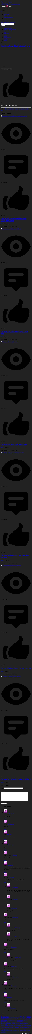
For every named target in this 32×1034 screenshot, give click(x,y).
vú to (25, 1030)
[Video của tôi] (10, 3)
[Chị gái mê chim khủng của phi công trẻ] (11, 565)
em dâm (8, 1023)
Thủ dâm (6, 39)
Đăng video (6, 14)
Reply (5, 818)
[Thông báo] (8, 3)
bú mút (16, 108)
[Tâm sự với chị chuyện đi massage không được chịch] (14, 116)
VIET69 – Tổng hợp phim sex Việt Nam (10, 4)
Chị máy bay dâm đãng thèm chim (14, 444)
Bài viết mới (23, 1017)
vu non (17, 1030)
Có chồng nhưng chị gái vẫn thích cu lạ (15, 46)
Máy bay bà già (7, 37)
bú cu (13, 108)
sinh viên (23, 1027)
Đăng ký (8, 22)
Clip (24, 1018)
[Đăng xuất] (11, 3)
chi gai (20, 108)
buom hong (11, 1017)
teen (6, 1030)
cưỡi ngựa (4, 1021)
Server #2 (9, 69)
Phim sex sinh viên (8, 30)
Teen (5, 32)
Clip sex (27, 1018)
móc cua (25, 1025)
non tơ (3, 1027)
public (10, 1027)
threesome (10, 1030)
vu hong (14, 1030)
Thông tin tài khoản (8, 17)
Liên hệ (5, 40)
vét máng (21, 1030)
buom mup (17, 1017)
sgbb (17, 1027)
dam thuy (15, 1020)
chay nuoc (9, 1018)
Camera (5, 35)
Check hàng (6, 33)
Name (2, 788)
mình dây (21, 1025)
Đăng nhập (12, 22)
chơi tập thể (20, 1018)
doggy (3, 1023)
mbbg (2, 110)
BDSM (5, 36)
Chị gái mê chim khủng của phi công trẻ (16, 668)
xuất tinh (3, 1032)
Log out (5, 19)
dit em (25, 1020)
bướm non (4, 1018)
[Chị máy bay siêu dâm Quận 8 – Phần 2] (11, 676)
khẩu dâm (4, 1025)
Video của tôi (7, 15)
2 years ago (11, 824)
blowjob (9, 108)
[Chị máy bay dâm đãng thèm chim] (9, 341)
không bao (24, 1023)
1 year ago (11, 813)
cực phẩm (10, 1020)
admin (2, 223)
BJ (5, 108)
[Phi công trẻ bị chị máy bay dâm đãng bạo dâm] (12, 452)
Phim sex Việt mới (8, 28)
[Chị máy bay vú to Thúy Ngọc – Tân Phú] (11, 229)
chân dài (16, 1018)
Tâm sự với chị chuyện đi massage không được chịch (13, 220)
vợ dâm (28, 1030)
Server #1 (3, 69)
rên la (13, 1027)
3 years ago (10, 844)
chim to (13, 1018)
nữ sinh (7, 1027)
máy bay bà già (25, 108)
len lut (10, 1025)
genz (13, 1023)
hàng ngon (17, 1023)
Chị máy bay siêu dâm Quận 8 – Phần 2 (16, 779)
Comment (3, 791)
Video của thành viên (10, 29)
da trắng (20, 1021)
